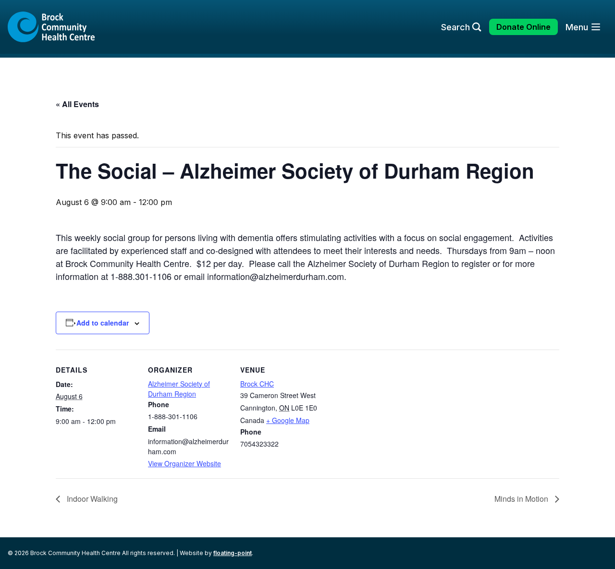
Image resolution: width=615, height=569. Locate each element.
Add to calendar (102, 322)
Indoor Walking (91, 498)
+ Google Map (287, 420)
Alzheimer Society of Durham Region (179, 389)
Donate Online (523, 27)
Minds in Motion (522, 498)
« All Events (77, 103)
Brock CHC (257, 383)
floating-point (232, 553)
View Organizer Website (184, 463)
